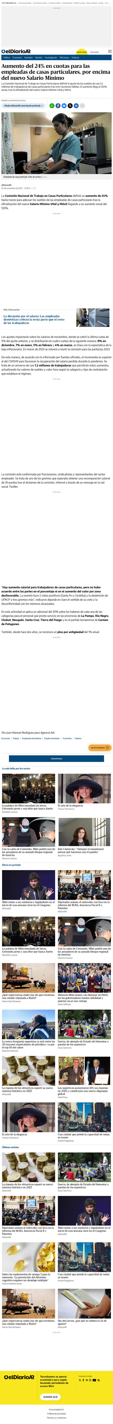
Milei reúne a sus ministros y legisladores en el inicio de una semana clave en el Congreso (28, 903)
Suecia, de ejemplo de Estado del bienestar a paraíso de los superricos (83, 1043)
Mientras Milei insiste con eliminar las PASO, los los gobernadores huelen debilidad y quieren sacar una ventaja (83, 998)
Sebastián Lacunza (9, 812)
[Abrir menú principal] (110, 51)
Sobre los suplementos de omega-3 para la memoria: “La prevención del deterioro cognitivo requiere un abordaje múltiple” (26, 1277)
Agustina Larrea (64, 855)
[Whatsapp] (51, 105)
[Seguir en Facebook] (83, 1380)
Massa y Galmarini (92, 3)
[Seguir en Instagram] (90, 1380)
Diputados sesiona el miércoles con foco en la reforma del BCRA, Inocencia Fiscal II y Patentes (84, 905)
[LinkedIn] (76, 105)
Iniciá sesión (94, 52)
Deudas (101, 3)
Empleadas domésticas (31, 738)
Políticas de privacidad (56, 1413)
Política (6, 57)
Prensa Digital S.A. (56, 1409)
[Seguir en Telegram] (86, 1380)
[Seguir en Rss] (99, 1380)
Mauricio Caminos (9, 858)
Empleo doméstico (52, 738)
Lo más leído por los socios (16, 768)
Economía (17, 57)
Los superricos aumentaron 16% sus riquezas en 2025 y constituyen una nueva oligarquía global (83, 1091)
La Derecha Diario (67, 3)
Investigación (51, 57)
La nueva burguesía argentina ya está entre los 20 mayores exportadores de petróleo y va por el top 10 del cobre (28, 1044)
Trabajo (16, 738)
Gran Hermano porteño (40, 3)
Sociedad (28, 57)
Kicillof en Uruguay (79, 3)
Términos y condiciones (56, 1418)
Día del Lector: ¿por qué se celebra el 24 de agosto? (82, 1322)
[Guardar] (82, 105)
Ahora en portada (11, 865)
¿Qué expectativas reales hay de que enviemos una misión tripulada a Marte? (28, 996)
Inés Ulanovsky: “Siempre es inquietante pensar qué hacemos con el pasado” (81, 850)
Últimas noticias (10, 1147)
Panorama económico (24, 3)
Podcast (75, 57)
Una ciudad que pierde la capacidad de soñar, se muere (84, 1136)
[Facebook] (58, 105)
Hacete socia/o (82, 52)
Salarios (78, 738)
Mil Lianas (64, 57)
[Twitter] (70, 105)
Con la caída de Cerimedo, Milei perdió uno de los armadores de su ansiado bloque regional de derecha (28, 852)
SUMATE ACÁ (50, 1397)
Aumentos (67, 738)
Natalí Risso (63, 1097)
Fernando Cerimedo (55, 3)
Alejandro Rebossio (10, 1051)
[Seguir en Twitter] (80, 1380)
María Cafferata (64, 1004)
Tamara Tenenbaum (66, 809)
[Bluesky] (64, 105)
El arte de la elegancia (70, 805)
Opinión (38, 57)
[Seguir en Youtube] (94, 1380)
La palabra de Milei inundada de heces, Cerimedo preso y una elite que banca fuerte (27, 807)
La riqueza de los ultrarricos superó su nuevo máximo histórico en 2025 (27, 1089)
